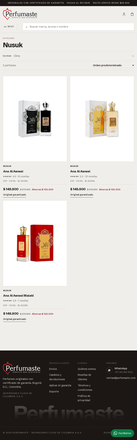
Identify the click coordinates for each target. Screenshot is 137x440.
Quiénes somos (87, 369)
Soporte (54, 391)
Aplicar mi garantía (60, 385)
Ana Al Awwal (13, 171)
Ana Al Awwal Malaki (18, 295)
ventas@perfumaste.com (121, 377)
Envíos (53, 369)
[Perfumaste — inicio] (20, 14)
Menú (11, 26)
